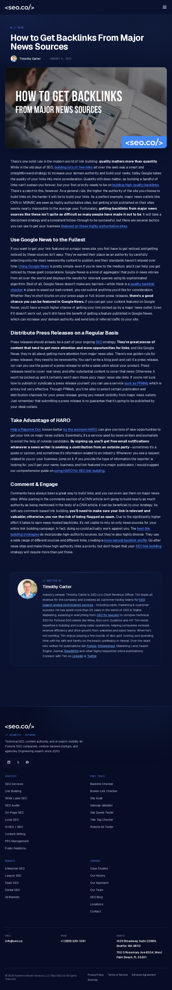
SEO (99, 342)
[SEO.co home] (19, 7)
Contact (95, 911)
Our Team (96, 890)
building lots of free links (74, 167)
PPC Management (17, 841)
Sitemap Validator (101, 805)
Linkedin (77, 656)
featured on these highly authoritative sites (94, 226)
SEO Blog (96, 897)
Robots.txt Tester (101, 827)
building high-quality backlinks (135, 185)
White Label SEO (16, 798)
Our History (98, 876)
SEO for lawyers (108, 615)
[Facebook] (27, 762)
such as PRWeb (136, 383)
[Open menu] (165, 7)
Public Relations (15, 848)
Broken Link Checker (103, 791)
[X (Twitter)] (18, 762)
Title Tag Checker (101, 820)
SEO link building (149, 546)
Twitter (91, 656)
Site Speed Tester (102, 812)
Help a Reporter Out (25, 429)
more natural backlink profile (125, 540)
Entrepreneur (106, 646)
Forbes (91, 646)
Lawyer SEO (13, 876)
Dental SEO (12, 890)
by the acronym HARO (80, 429)
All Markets (12, 897)
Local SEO (12, 820)
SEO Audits (12, 805)
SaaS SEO (12, 883)
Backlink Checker (101, 784)
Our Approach (99, 883)
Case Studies (99, 868)
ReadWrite (71, 651)
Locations (96, 904)
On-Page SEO (14, 812)
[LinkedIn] (9, 762)
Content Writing (15, 834)
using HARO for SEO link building (79, 471)
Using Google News (34, 266)
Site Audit (96, 798)
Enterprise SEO (15, 868)
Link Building (13, 791)
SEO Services (14, 784)
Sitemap (93, 980)
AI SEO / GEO (14, 827)
